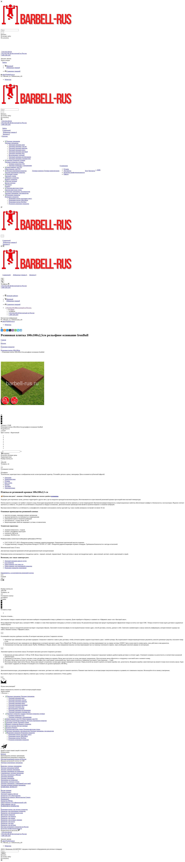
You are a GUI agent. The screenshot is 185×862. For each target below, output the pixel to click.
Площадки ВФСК (7, 801)
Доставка (8, 486)
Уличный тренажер (7, 776)
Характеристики (10, 479)
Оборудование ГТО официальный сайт (14, 802)
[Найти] (2, 32)
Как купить (8, 483)
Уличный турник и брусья (9, 794)
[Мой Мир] (7, 330)
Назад (12, 309)
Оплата (7, 484)
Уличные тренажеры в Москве (11, 775)
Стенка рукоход (6, 792)
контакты (54, 496)
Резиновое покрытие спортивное (15, 568)
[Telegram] (21, 330)
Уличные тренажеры (7, 778)
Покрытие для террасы (8, 816)
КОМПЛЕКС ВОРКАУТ (9, 787)
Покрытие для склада (8, 821)
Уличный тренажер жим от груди (15, 561)
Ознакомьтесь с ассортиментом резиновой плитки (17, 573)
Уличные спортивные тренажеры (12, 762)
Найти (3, 853)
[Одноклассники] (4, 330)
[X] (10, 330)
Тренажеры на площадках (9, 780)
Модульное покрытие (8, 814)
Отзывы (7, 481)
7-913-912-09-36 (6, 52)
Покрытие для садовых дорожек (11, 820)
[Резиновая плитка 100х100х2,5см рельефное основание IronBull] (22, 404)
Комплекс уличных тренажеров (11, 766)
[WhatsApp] (15, 330)
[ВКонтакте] (2, 330)
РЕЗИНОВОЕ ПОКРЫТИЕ (10, 806)
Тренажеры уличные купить (10, 782)
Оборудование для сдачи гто (14, 564)
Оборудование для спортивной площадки (18, 566)
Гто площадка (9, 562)
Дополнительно (10, 488)
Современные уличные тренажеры (12, 773)
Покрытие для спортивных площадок (13, 811)
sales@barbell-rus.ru (8, 74)
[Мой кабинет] (2, 238)
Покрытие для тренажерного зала (12, 813)
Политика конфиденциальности (11, 828)
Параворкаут (5, 799)
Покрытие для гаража (8, 818)
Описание (8, 477)
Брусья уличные (6, 790)
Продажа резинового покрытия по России (15, 827)
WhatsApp (8, 79)
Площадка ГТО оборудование (10, 795)
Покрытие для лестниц (8, 825)
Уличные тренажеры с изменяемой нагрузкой (16, 783)
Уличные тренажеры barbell (10, 768)
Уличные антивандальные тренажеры (13, 785)
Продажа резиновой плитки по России (13, 759)
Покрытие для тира (7, 823)
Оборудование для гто (8, 804)
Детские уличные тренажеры (10, 769)
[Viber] (13, 330)
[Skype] (18, 330)
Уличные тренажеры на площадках (12, 771)
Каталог (3, 754)
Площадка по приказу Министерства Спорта (15, 797)
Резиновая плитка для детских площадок (14, 809)
